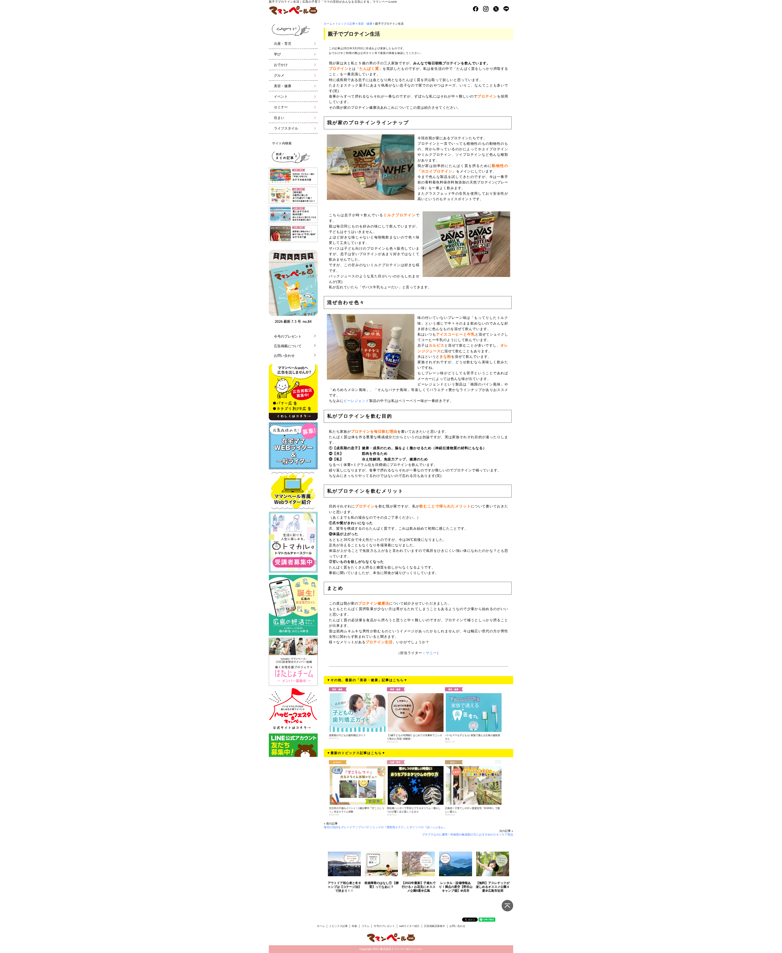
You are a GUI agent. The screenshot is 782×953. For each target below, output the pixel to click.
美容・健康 (365, 23)
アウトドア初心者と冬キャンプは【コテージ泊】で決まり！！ (344, 886)
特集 (354, 926)
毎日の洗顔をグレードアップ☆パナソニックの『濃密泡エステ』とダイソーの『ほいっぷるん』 (385, 827)
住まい (279, 118)
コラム (365, 926)
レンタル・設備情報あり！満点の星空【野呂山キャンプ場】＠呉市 (455, 886)
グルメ (279, 75)
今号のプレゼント (288, 336)
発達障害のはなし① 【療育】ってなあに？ (381, 884)
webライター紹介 (409, 926)
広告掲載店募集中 (434, 926)
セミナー (281, 107)
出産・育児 (282, 44)
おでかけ (281, 65)
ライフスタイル (286, 128)
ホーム (328, 23)
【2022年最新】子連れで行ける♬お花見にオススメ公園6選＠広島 (419, 886)
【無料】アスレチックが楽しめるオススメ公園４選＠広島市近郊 (493, 886)
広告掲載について (288, 346)
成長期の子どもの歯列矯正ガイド (347, 735)
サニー (431, 653)
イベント (281, 97)
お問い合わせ (284, 356)
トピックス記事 (345, 23)
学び (277, 54)
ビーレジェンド (356, 401)
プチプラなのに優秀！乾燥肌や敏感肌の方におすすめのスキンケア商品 (467, 834)
